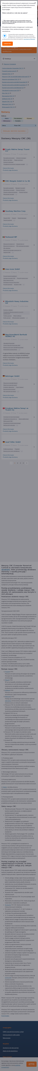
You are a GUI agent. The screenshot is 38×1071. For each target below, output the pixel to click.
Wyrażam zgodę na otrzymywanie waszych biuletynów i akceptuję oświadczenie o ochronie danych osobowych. (17, 22)
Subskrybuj (7, 43)
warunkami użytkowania (29, 39)
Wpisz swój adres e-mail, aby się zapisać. (14, 13)
